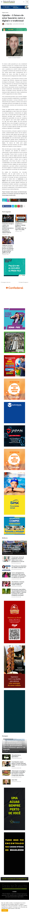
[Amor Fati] (6, 781)
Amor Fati (14, 779)
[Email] (21, 206)
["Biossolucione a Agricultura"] (6, 757)
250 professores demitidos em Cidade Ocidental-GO (18, 566)
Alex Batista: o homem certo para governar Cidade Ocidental (17, 583)
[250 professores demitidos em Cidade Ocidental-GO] (6, 568)
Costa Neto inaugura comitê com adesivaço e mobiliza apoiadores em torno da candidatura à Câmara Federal (8, 228)
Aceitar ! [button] (5, 910)
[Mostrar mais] (24, 206)
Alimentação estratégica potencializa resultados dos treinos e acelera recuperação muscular (18, 773)
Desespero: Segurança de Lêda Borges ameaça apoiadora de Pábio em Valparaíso (12, 548)
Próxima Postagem (23, 282)
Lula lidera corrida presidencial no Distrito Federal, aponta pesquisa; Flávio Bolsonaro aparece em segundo (14, 745)
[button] (1, 2)
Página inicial (5, 12)
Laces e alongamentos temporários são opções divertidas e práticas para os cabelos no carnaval (18, 575)
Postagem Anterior (5, 282)
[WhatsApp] (16, 206)
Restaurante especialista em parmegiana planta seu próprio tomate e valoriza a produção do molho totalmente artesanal (18, 592)
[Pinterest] (18, 206)
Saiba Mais (17, 908)
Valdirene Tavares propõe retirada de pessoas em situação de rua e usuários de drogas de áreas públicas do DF (8, 249)
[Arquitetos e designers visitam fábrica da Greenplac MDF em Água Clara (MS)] (21, 218)
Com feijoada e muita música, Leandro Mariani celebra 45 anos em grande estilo (18, 764)
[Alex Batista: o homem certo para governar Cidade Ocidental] (6, 583)
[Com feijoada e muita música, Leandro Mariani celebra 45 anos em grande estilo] (6, 764)
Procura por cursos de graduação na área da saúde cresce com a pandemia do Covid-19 (17, 559)
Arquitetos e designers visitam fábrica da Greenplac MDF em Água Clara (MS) (20, 226)
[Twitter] (13, 206)
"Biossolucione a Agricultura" (16, 755)
